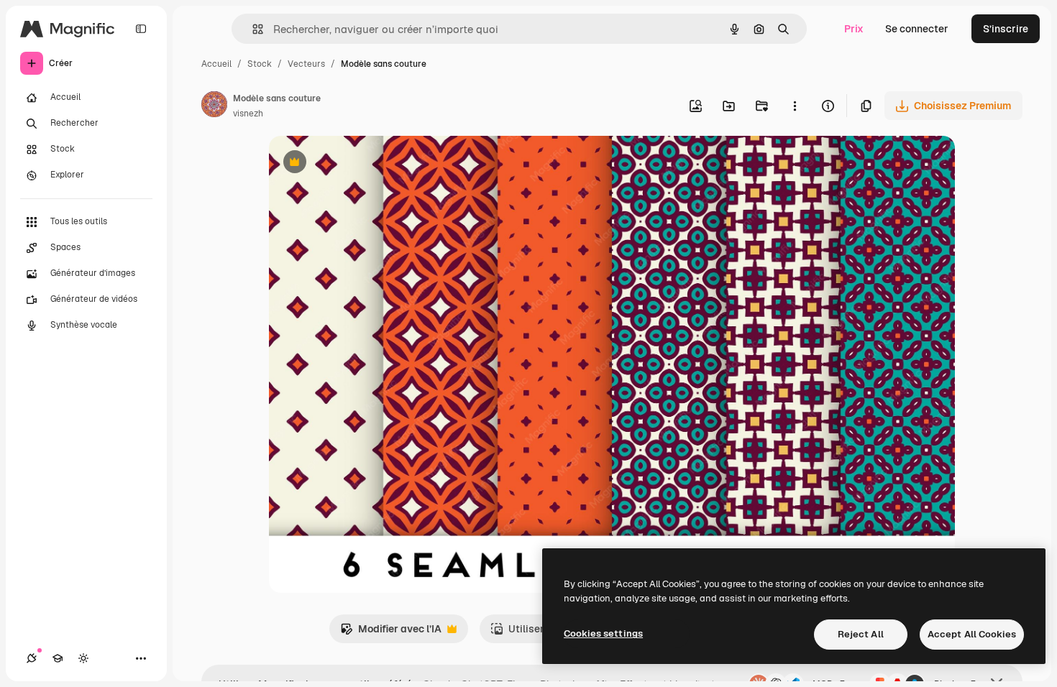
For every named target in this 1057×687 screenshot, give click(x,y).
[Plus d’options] (794, 105)
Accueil (216, 64)
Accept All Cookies (972, 634)
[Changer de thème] (83, 658)
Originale (364, 163)
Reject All (861, 634)
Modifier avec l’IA (390, 632)
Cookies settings (603, 633)
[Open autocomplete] (252, 29)
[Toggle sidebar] (140, 28)
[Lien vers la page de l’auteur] (214, 106)
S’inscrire (1005, 28)
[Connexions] (31, 658)
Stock (259, 64)
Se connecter (916, 28)
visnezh (248, 113)
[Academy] (57, 658)
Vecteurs (306, 64)
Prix (854, 28)
